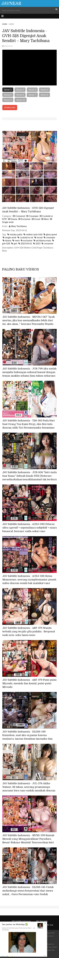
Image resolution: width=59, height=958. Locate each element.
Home (4, 24)
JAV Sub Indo (41, 921)
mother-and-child (34, 234)
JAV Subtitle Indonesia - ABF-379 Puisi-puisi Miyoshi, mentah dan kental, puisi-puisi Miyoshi (29, 683)
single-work (10, 237)
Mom (46, 219)
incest (40, 237)
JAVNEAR (11, 3)
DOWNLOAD (9, 107)
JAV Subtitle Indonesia (21, 921)
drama (8, 240)
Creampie (33, 216)
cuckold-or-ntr (26, 237)
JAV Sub (49, 925)
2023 (38, 243)
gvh (15, 243)
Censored (20, 216)
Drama (14, 219)
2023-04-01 (26, 243)
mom (17, 240)
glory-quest (51, 234)
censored (48, 243)
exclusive (27, 240)
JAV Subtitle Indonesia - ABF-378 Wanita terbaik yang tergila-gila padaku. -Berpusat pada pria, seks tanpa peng (28, 631)
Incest (37, 219)
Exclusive (25, 219)
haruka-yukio (16, 234)
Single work (8, 222)
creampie (50, 237)
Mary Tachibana (19, 226)
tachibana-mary (43, 240)
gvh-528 (6, 243)
